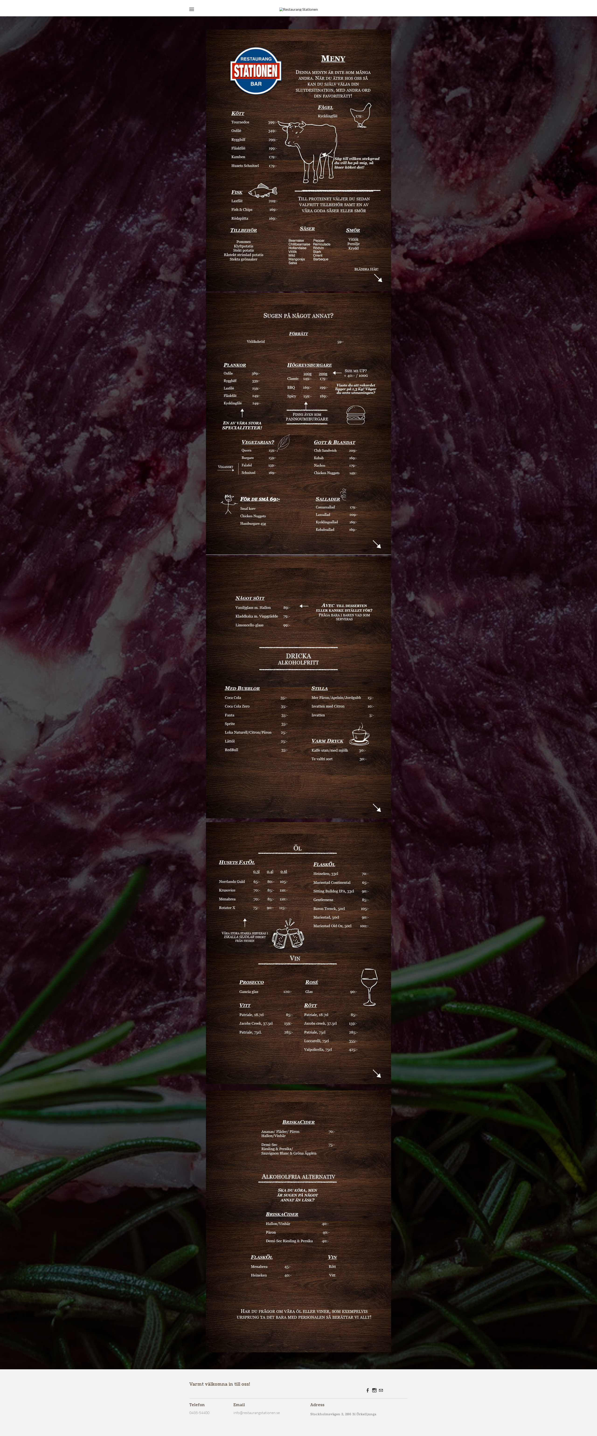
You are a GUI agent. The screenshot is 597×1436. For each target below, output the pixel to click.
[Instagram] (374, 1390)
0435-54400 (199, 1412)
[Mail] (381, 1390)
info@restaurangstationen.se (256, 1412)
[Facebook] (368, 1390)
